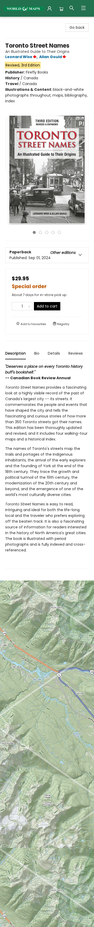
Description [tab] (15, 353)
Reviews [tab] (75, 353)
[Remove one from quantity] (15, 306)
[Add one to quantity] (29, 306)
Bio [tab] (36, 353)
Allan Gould (50, 56)
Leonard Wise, (21, 56)
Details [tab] (54, 353)
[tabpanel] (47, 466)
